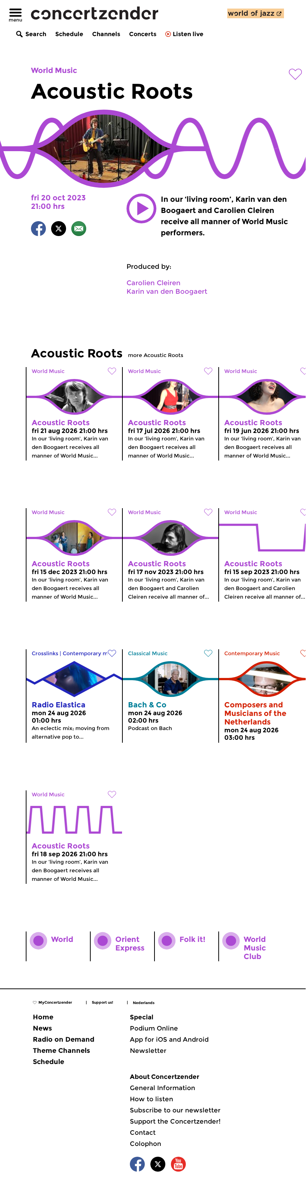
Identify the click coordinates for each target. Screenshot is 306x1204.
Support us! (102, 1002)
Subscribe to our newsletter (175, 1110)
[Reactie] (78, 230)
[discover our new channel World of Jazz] (255, 13)
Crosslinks (45, 653)
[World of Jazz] (255, 13)
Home (43, 1017)
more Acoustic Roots (155, 355)
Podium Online (154, 1028)
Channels (106, 34)
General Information (162, 1088)
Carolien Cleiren (154, 283)
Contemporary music (90, 653)
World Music (54, 70)
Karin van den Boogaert (167, 291)
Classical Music (148, 653)
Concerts (142, 34)
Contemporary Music (252, 653)
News (42, 1028)
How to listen (151, 1099)
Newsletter (148, 1050)
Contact (143, 1132)
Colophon (145, 1143)
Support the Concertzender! (175, 1121)
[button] (141, 208)
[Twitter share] (58, 230)
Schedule (69, 34)
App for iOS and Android (169, 1039)
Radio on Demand (63, 1039)
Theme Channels (61, 1051)
